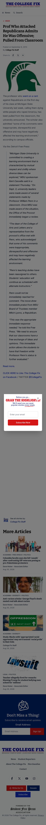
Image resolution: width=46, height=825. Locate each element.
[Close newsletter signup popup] (38, 398)
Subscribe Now (23, 422)
